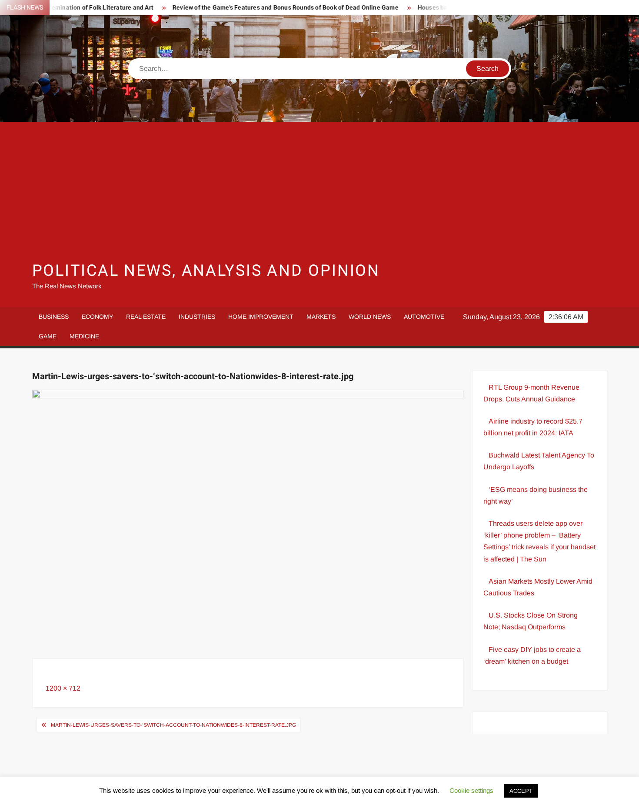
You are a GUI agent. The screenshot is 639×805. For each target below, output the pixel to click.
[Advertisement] (319, 191)
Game (48, 336)
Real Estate (146, 316)
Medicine (84, 336)
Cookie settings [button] (471, 790)
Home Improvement (260, 316)
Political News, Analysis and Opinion (206, 270)
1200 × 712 (63, 688)
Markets (321, 316)
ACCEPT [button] (520, 791)
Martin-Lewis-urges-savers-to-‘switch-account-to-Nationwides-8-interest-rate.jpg (173, 725)
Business (54, 316)
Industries (197, 316)
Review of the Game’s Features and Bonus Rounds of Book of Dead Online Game (268, 7)
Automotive (424, 316)
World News (370, 316)
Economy (97, 316)
